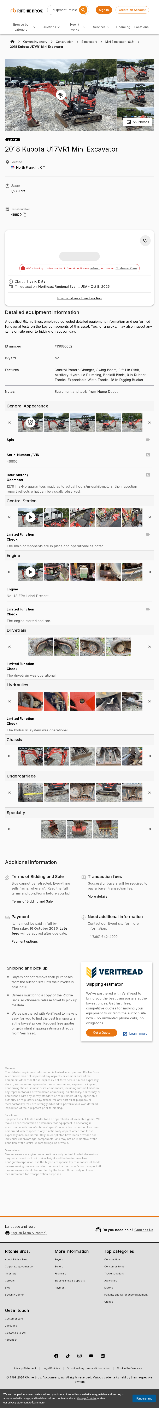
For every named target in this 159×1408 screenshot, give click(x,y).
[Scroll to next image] (149, 422)
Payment (60, 1288)
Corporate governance (19, 1267)
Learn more (138, 1033)
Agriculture (110, 1281)
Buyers (59, 1260)
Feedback (11, 1340)
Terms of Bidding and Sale (32, 901)
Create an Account (132, 10)
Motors (108, 1288)
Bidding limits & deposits (70, 1281)
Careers (10, 1281)
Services (99, 27)
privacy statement (18, 1402)
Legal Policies (51, 1368)
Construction (112, 1260)
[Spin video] (148, 440)
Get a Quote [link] (102, 1032)
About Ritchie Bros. (16, 1260)
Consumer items (114, 1267)
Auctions (49, 27)
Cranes (108, 1302)
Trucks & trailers (114, 1274)
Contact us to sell (15, 1333)
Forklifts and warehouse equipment (126, 1295)
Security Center (14, 1295)
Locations (141, 27)
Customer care (14, 1319)
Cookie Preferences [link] (129, 1368)
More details (97, 896)
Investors (10, 1274)
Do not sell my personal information (88, 1368)
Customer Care (126, 268)
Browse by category (20, 27)
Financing (123, 27)
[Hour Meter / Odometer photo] (148, 475)
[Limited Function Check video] (148, 534)
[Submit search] (83, 10)
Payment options (25, 941)
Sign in (104, 10)
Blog (8, 1288)
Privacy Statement (25, 1368)
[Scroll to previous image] (9, 422)
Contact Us (143, 1230)
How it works (74, 27)
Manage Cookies (86, 1398)
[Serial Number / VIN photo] (148, 455)
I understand (144, 1398)
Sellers (59, 1267)
